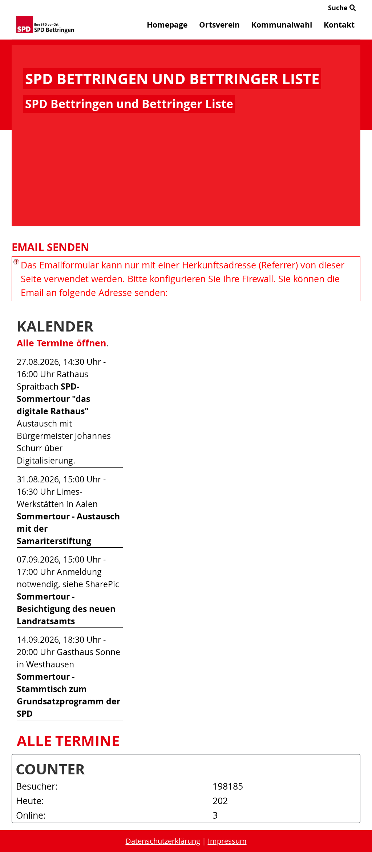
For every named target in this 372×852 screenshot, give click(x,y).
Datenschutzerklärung (163, 841)
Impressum (227, 841)
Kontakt (339, 25)
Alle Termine (68, 740)
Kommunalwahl (281, 25)
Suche (338, 7)
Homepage (167, 25)
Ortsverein (219, 25)
